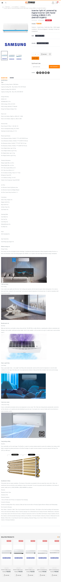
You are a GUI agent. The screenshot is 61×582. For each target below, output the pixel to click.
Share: (33, 72)
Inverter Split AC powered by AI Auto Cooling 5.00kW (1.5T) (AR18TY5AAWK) (30, 569)
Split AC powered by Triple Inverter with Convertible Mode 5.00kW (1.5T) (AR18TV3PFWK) (54, 569)
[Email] (46, 73)
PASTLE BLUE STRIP (41, 43)
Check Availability (54, 66)
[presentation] (27, 30)
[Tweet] (40, 73)
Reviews (12, 77)
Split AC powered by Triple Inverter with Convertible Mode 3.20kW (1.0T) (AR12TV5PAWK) (42, 569)
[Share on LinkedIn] (43, 73)
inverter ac (22, 6)
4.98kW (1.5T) (39, 35)
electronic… (7, 6)
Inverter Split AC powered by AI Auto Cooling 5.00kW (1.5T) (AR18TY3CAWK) (6, 569)
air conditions (15, 6)
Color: (34, 43)
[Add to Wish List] (49, 54)
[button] (6, 2)
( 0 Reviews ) (41, 20)
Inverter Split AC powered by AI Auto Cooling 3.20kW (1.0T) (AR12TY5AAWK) (18, 569)
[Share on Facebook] (37, 73)
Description (4, 77)
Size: (33, 35)
